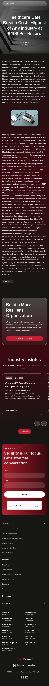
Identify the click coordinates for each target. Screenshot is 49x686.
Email (6, 480)
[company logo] (24, 659)
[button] (43, 4)
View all (24, 431)
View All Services (8, 553)
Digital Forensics (8, 543)
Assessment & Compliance (11, 529)
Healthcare (6, 589)
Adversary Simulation (9, 548)
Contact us (18, 272)
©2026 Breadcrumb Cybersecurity (19, 672)
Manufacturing (7, 565)
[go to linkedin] (26, 677)
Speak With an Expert (24, 338)
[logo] (9, 4)
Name (6, 470)
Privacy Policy (37, 672)
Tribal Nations (7, 570)
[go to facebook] (22, 677)
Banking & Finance (8, 579)
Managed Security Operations (12, 538)
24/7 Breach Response (10, 534)
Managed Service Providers (12, 574)
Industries (6, 559)
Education (5, 584)
